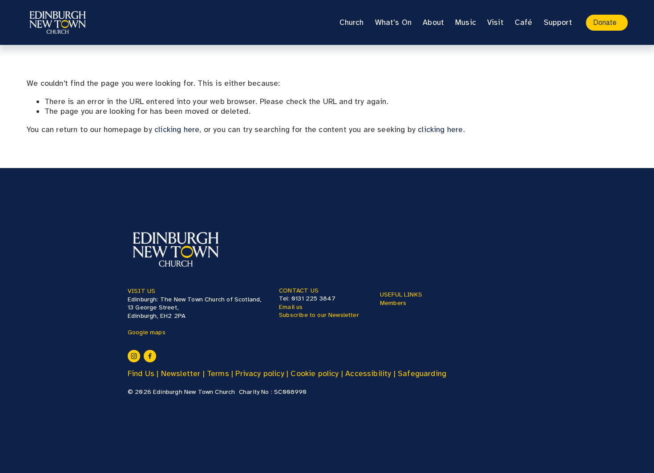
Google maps (147, 332)
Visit (495, 22)
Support (558, 22)
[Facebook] (150, 356)
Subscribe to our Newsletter (319, 315)
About (433, 22)
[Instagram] (134, 356)
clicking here (176, 129)
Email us (291, 307)
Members (393, 303)
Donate (605, 22)
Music (465, 22)
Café (524, 22)
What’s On (393, 22)
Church (351, 22)
